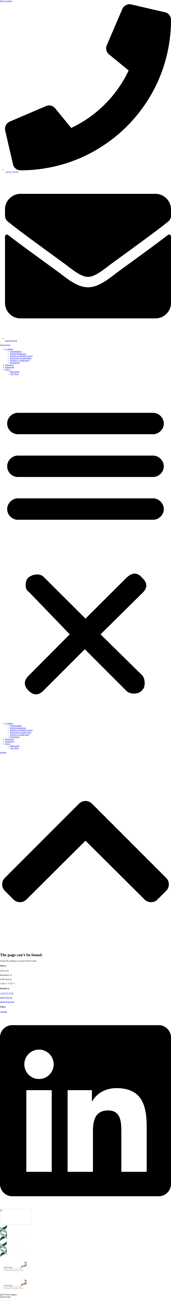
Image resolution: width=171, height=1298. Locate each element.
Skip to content (6, 1)
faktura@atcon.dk (7, 1002)
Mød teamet (14, 372)
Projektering (15, 363)
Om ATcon (14, 374)
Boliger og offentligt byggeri (21, 356)
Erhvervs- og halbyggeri (19, 360)
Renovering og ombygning (20, 358)
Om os (7, 369)
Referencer (9, 365)
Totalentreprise (16, 351)
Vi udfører (9, 349)
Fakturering (9, 367)
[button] (85, 548)
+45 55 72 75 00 (6, 993)
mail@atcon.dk (6, 998)
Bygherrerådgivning (18, 354)
